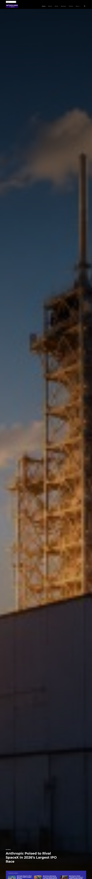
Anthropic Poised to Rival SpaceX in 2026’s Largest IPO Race (31, 857)
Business (8, 849)
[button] (84, 6)
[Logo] (12, 6)
